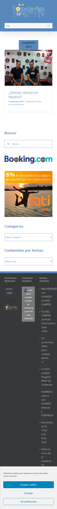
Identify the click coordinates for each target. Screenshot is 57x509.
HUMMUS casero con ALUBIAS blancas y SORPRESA (46, 403)
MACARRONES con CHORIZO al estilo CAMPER (46, 296)
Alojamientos (32, 101)
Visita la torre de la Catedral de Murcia (46, 459)
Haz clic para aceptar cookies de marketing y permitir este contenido (28, 304)
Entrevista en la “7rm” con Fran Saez (46, 432)
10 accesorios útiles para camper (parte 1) (46, 350)
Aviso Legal (9, 290)
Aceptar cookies (29, 484)
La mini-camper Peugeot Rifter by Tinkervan (46, 376)
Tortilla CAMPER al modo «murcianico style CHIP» (46, 321)
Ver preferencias (28, 501)
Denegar (28, 493)
